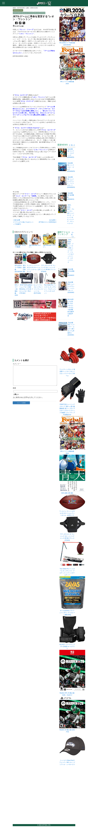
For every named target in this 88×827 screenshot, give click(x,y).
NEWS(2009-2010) (17, 10)
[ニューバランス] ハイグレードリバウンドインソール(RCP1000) (38, 289)
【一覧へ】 (71, 145)
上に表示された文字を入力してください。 (28, 397)
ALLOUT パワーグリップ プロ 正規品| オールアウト (67, 646)
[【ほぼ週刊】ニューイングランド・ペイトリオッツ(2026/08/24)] (62, 183)
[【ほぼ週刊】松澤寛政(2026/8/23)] (62, 197)
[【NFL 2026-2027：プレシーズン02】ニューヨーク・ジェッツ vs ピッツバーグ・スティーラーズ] (62, 215)
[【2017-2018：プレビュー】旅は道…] (21, 239)
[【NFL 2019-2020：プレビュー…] (49, 239)
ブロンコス (36, 13)
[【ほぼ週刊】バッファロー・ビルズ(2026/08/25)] (62, 168)
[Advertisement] (35, 340)
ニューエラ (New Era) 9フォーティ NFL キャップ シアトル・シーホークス (67, 762)
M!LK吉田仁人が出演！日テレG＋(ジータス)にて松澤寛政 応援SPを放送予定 (71, 307)
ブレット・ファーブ (27, 13)
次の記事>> (52, 220)
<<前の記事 (16, 220)
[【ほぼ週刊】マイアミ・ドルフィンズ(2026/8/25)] (62, 154)
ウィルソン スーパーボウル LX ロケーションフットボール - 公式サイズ (67, 513)
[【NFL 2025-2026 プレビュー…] (35, 239)
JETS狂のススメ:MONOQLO (47, 222)
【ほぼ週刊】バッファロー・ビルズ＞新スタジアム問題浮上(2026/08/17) (71, 329)
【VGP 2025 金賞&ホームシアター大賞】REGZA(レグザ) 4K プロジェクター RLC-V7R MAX (26, 289)
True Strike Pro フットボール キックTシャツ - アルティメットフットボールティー (50, 289)
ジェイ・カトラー (17, 13)
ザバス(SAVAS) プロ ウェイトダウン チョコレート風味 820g (67, 612)
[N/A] (50, 283)
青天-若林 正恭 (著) (67, 493)
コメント (16, 364)
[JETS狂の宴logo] (44, 5)
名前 (14, 388)
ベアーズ (43, 13)
